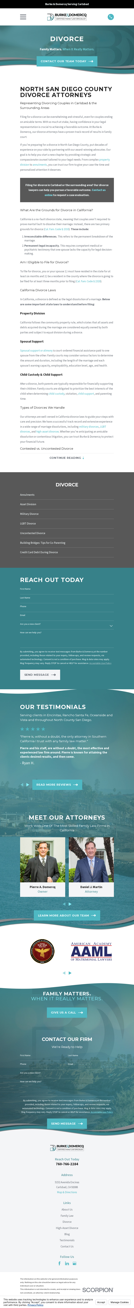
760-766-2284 (67, 1164)
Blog (67, 1234)
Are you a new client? (30, 624)
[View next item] (27, 784)
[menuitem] (67, 495)
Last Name (25, 597)
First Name (25, 589)
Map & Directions (67, 1192)
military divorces (89, 426)
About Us (67, 1209)
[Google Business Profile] (74, 1263)
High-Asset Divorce (67, 1228)
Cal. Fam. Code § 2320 (88, 281)
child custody (56, 393)
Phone (23, 606)
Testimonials (67, 1240)
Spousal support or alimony (36, 350)
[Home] (67, 17)
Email (22, 615)
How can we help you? (31, 632)
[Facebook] (59, 1263)
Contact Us (67, 1246)
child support (86, 393)
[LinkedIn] (67, 1263)
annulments (40, 164)
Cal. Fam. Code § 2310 (57, 229)
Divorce (67, 1222)
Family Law (67, 1216)
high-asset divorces (47, 431)
